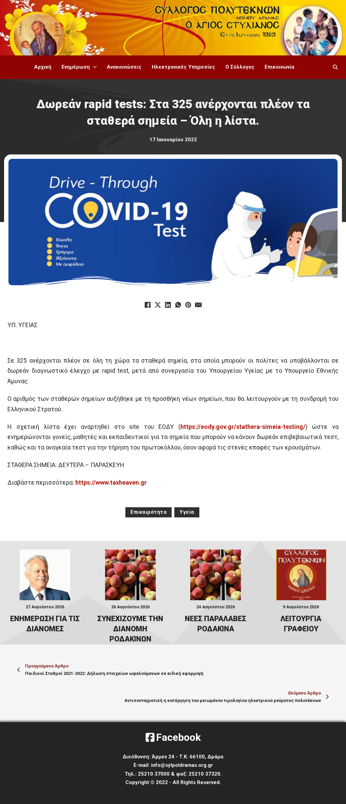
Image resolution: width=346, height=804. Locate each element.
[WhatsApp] (178, 305)
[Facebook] (148, 305)
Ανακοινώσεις (124, 67)
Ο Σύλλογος (239, 67)
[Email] (198, 305)
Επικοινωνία (279, 67)
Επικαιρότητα (148, 512)
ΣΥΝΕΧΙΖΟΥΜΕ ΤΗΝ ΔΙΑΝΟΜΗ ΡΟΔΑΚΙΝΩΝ (130, 628)
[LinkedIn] (168, 305)
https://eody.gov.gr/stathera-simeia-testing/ (242, 426)
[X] (158, 305)
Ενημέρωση (75, 67)
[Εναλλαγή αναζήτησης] (335, 67)
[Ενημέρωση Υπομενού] (95, 67)
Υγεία (186, 512)
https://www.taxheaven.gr (111, 482)
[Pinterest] (188, 305)
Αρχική (42, 67)
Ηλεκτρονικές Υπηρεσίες (183, 67)
